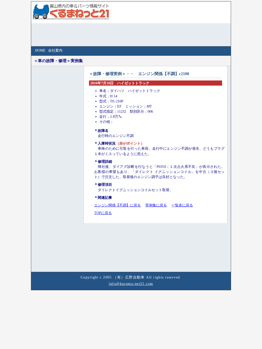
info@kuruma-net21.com (131, 284)
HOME (40, 50)
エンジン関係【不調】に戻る (117, 205)
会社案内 (55, 50)
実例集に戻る (156, 205)
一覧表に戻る (182, 205)
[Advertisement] (52, 146)
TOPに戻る (103, 213)
